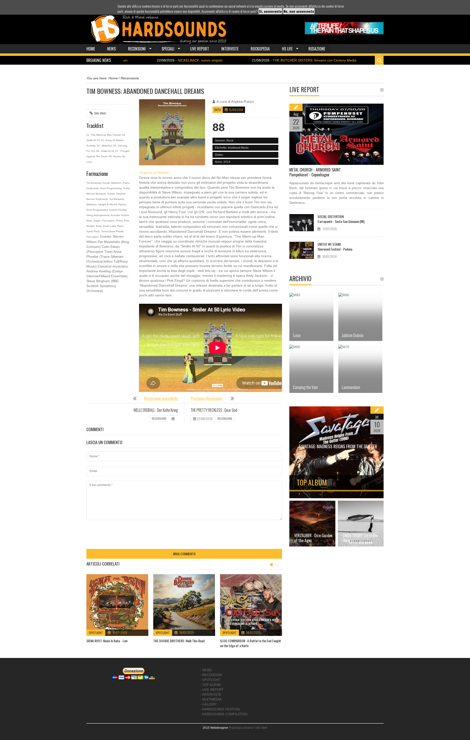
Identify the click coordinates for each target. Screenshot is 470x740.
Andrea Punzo (242, 101)
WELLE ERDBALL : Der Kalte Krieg (155, 410)
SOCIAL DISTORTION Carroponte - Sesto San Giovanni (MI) (340, 219)
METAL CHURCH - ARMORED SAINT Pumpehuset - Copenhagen (315, 172)
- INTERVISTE (210, 694)
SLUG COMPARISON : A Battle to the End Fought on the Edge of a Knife (250, 643)
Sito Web (100, 113)
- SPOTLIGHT (210, 680)
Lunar (297, 335)
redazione (316, 49)
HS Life (287, 49)
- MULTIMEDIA (211, 699)
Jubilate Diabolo (353, 335)
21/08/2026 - (275, 60)
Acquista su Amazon (154, 172)
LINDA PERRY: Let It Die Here (360, 538)
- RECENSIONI (211, 675)
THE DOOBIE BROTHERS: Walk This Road (179, 640)
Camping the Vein (305, 387)
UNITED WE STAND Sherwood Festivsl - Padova (334, 247)
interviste (229, 49)
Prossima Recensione (206, 398)
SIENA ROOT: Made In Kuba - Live (107, 640)
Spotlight (96, 633)
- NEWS (206, 670)
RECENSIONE (159, 418)
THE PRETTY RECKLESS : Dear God (213, 410)
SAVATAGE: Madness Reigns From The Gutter (338, 446)
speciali (168, 49)
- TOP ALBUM (210, 685)
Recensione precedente (161, 398)
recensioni (137, 49)
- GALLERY (208, 704)
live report (199, 49)
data (217, 110)
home (90, 49)
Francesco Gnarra (241, 727)
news (111, 49)
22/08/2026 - (160, 60)
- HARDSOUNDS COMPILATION (223, 714)
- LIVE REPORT (211, 689)
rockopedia (260, 49)
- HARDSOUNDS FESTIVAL (220, 709)
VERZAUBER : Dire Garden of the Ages (313, 538)
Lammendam (351, 387)
